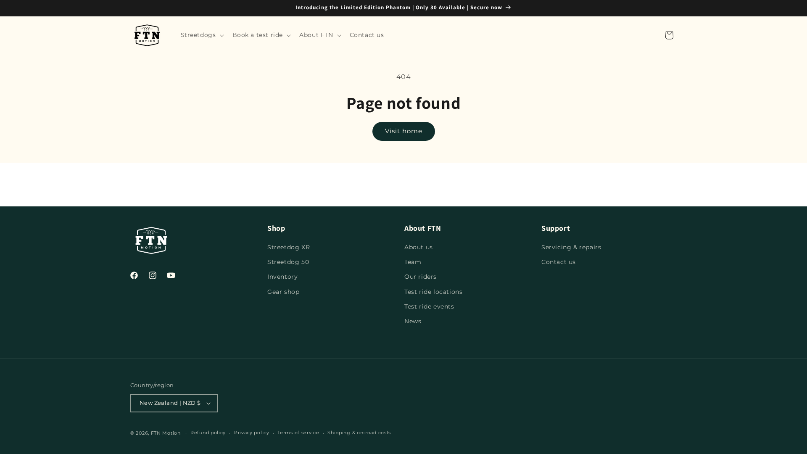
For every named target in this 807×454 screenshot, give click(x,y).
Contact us (558, 262)
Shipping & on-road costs (359, 433)
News (412, 321)
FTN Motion (166, 433)
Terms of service (298, 433)
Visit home (403, 131)
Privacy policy (251, 433)
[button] (201, 35)
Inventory (282, 276)
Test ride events (429, 306)
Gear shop (283, 292)
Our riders (420, 276)
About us (418, 247)
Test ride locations (433, 292)
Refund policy (208, 433)
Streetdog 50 (288, 262)
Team (412, 262)
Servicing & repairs (571, 247)
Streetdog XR (288, 247)
